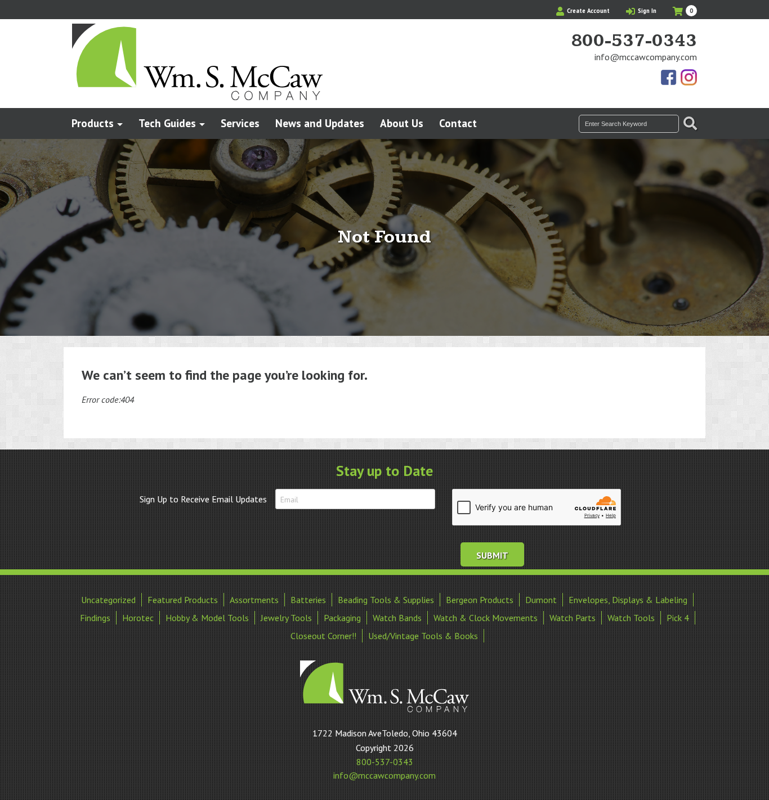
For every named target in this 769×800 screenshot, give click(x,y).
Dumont (541, 599)
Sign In (646, 11)
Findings (95, 617)
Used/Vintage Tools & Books (423, 635)
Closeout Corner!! (323, 635)
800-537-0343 (634, 41)
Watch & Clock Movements (485, 617)
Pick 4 (678, 617)
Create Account (587, 11)
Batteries (308, 599)
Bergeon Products (479, 599)
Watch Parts (572, 617)
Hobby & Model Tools (207, 617)
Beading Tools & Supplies (386, 599)
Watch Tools (631, 617)
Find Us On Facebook (669, 78)
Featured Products (182, 599)
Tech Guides (167, 123)
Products (92, 123)
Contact (458, 123)
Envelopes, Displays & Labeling (628, 599)
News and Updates (319, 123)
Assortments (254, 599)
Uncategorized (108, 599)
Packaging (342, 617)
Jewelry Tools (286, 617)
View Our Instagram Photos (688, 78)
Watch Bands (397, 617)
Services (240, 123)
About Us (401, 123)
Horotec (138, 617)
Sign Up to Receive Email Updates (203, 499)
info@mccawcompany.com (645, 56)
